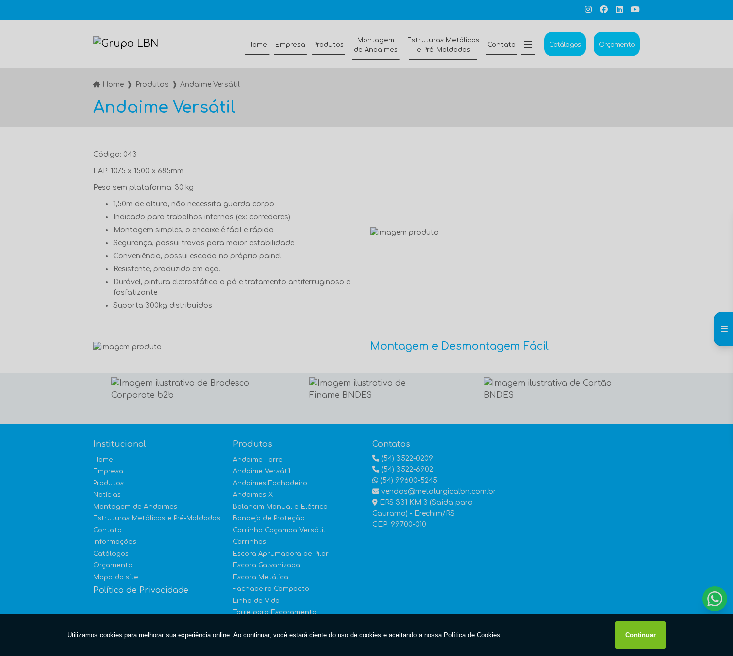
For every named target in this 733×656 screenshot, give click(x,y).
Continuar (640, 635)
